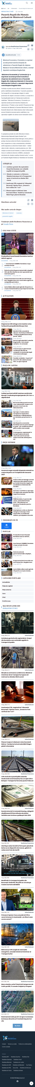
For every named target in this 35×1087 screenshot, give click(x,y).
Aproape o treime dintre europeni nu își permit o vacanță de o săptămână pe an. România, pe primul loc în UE (22, 415)
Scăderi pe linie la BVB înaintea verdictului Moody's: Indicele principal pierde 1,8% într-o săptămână (17, 395)
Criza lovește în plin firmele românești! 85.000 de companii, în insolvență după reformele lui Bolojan (22, 351)
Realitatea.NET (5, 1056)
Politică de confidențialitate (25, 1044)
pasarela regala (7, 216)
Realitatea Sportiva (15, 1056)
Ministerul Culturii (8, 213)
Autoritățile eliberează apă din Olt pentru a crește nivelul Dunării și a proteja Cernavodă (19, 288)
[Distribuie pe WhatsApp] (28, 49)
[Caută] (27, 3)
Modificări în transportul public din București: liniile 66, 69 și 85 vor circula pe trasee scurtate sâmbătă (16, 882)
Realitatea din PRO (6, 1067)
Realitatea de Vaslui (7, 1070)
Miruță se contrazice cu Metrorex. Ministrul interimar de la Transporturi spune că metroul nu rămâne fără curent (19, 177)
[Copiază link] (28, 45)
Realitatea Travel (18, 1059)
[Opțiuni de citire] (31, 1083)
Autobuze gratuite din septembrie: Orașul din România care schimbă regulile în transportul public (17, 169)
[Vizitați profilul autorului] (3, 47)
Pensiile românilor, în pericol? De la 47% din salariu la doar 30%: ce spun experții (23, 359)
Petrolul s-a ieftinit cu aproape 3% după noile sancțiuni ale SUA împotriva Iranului (23, 492)
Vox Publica (29, 1065)
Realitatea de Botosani (25, 1067)
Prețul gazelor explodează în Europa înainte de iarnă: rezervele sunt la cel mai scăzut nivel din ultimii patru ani (22, 436)
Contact (4, 1044)
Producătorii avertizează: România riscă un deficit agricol (21, 536)
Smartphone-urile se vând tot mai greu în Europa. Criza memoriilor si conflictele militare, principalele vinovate (23, 512)
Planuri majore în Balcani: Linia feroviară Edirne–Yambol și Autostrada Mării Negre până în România (19, 193)
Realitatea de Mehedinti (18, 1065)
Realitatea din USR (6, 1065)
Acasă (4, 8)
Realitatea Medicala (6, 1062)
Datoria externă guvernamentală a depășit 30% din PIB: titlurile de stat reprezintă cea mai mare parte (18, 272)
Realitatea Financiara (19, 46)
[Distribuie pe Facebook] (32, 45)
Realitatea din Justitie (19, 1062)
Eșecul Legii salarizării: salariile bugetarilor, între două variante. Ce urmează (23, 342)
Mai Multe (17, 1026)
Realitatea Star (25, 1056)
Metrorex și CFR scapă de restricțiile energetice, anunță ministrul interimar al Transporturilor (16, 952)
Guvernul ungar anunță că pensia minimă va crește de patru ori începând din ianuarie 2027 (17, 472)
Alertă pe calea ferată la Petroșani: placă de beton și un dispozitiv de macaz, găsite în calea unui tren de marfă (17, 848)
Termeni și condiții (12, 1044)
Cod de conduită (6, 1046)
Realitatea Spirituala (7, 1059)
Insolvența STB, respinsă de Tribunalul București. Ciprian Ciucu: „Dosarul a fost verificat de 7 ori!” (18, 185)
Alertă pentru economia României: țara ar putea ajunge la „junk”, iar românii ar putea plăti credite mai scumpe (23, 425)
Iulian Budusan (29, 635)
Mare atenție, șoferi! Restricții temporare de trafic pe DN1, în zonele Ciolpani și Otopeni (17, 985)
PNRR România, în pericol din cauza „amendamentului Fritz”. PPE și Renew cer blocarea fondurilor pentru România (22, 502)
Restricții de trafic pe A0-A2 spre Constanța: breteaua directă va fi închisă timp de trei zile (17, 1019)
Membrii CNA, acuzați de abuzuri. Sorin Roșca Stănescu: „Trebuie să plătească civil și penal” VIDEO (23, 333)
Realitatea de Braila (18, 1070)
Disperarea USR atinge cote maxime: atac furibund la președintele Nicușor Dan (16, 325)
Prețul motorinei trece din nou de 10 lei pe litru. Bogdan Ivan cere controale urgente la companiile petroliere (18, 280)
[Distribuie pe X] (32, 49)
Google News (8, 224)
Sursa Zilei (15, 1067)
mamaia (19, 213)
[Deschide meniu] (32, 3)
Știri (8, 8)
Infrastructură (14, 8)
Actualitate (4, 260)
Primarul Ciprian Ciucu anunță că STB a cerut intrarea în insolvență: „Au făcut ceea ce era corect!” (17, 917)
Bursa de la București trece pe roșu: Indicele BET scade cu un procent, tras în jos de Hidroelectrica (23, 405)
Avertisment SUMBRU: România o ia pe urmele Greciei (23, 544)
